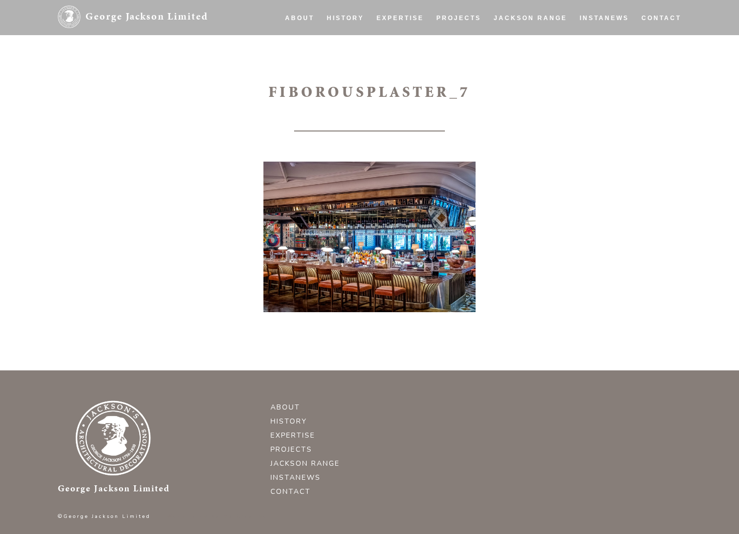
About (299, 18)
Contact (661, 18)
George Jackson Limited (146, 16)
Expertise (400, 18)
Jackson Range (530, 18)
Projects (458, 18)
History (345, 18)
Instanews (604, 18)
